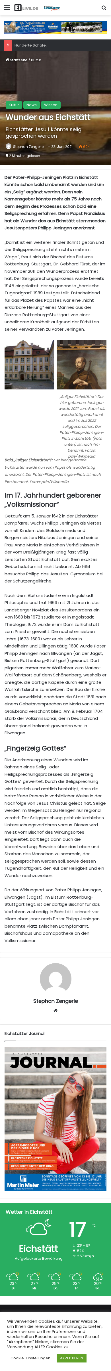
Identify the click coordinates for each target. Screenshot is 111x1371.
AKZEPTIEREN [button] (71, 1358)
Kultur (36, 60)
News (31, 105)
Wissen (50, 105)
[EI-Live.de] (37, 7)
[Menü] (7, 9)
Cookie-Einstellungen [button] (30, 1358)
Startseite (18, 60)
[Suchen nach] (104, 9)
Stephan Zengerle (28, 146)
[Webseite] (55, 1010)
